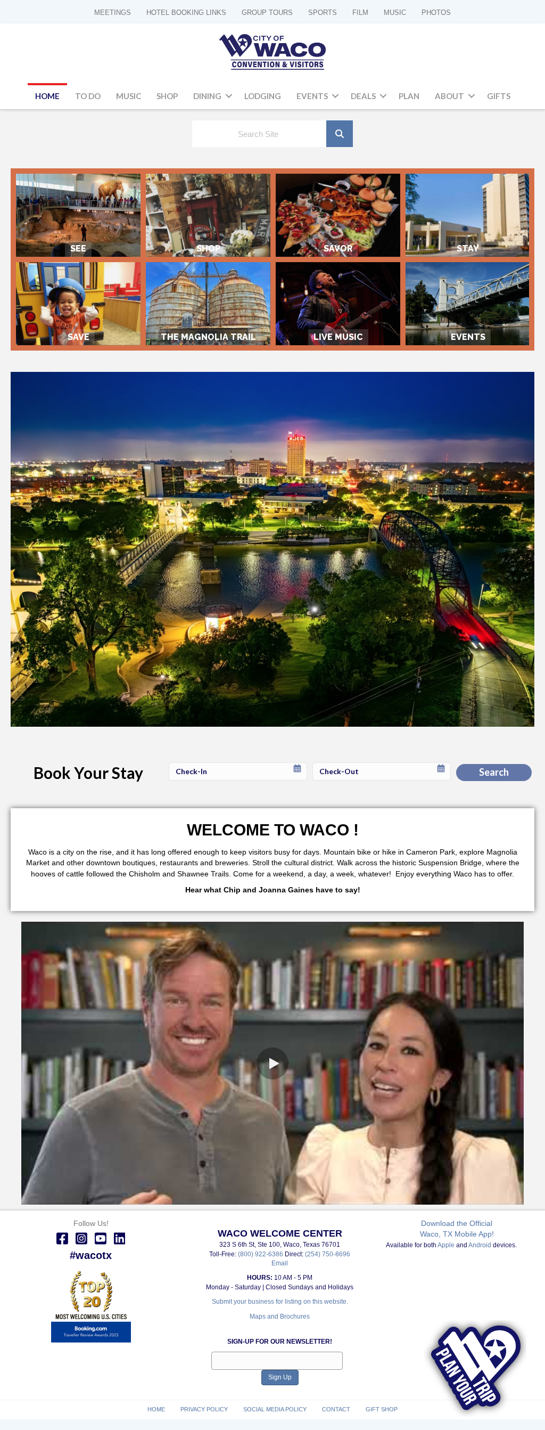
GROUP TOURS (267, 13)
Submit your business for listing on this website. (280, 1301)
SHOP (208, 215)
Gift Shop (382, 1409)
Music (128, 96)
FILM (360, 13)
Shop (167, 96)
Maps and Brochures (280, 1316)
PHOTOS (436, 13)
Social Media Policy (275, 1409)
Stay (468, 215)
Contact (336, 1409)
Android (479, 1245)
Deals (363, 96)
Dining (207, 96)
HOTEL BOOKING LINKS (186, 13)
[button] (228, 96)
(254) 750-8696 (327, 1254)
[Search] (339, 133)
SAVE (78, 303)
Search (494, 772)
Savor (338, 215)
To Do (88, 96)
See (78, 215)
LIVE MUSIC (338, 303)
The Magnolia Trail (208, 303)
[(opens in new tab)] (91, 1308)
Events (312, 96)
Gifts (498, 96)
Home (47, 96)
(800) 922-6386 (261, 1254)
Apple (446, 1245)
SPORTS (322, 13)
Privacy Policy (204, 1409)
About (449, 96)
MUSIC (395, 13)
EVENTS (468, 303)
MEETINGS (112, 13)
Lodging (262, 96)
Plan (409, 96)
